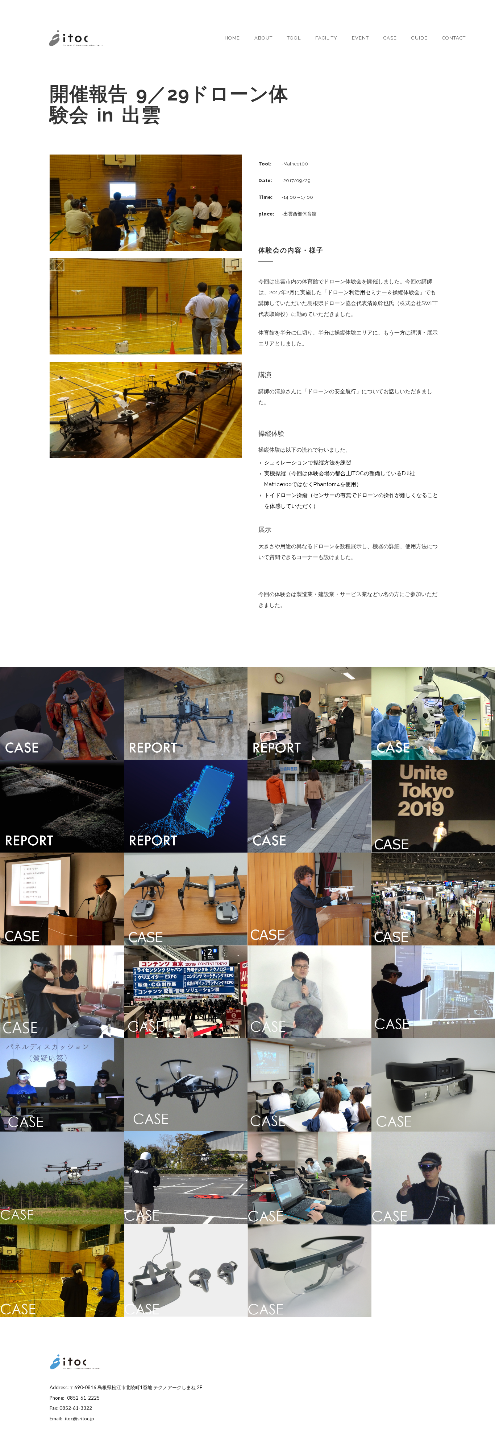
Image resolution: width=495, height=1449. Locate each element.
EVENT (360, 38)
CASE (390, 38)
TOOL (294, 38)
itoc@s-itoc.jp (79, 1418)
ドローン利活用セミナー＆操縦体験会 (373, 292)
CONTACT (454, 38)
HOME (232, 38)
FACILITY (326, 38)
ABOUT (263, 38)
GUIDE (419, 38)
